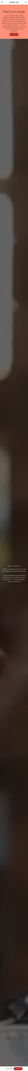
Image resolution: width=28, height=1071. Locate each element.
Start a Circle (14, 34)
